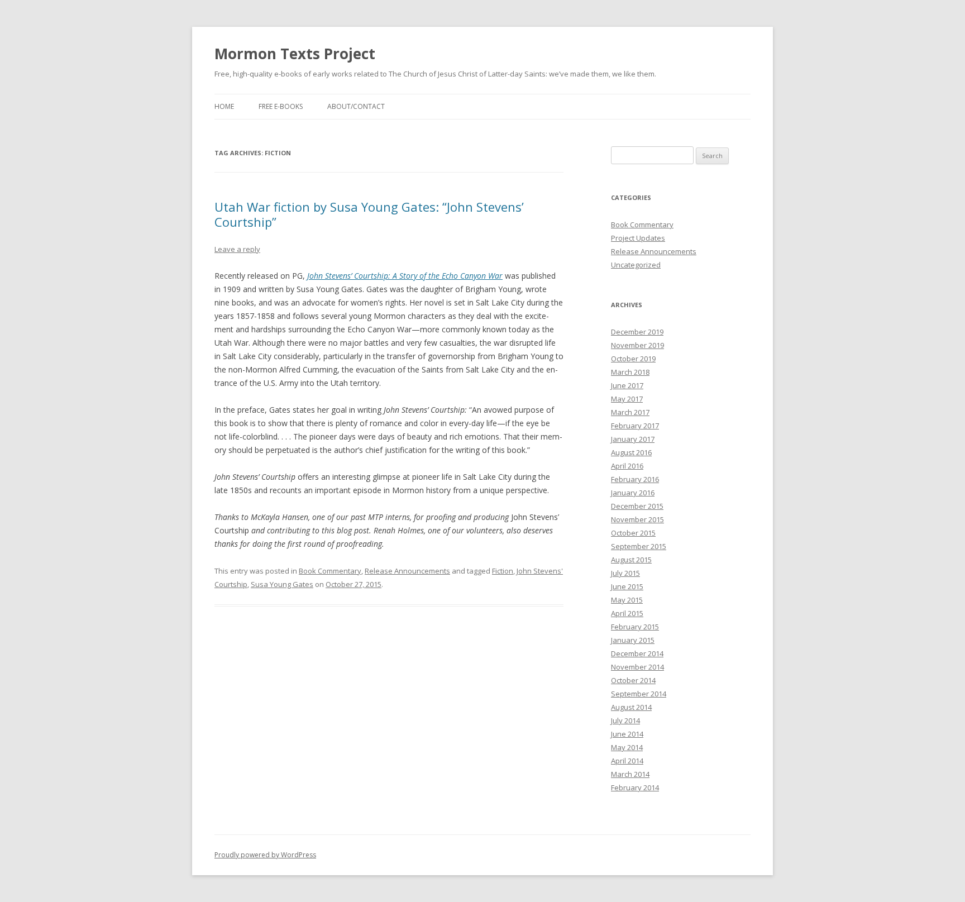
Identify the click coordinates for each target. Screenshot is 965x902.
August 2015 (631, 560)
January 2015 (633, 640)
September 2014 (638, 694)
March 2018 (630, 372)
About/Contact (356, 106)
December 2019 (637, 332)
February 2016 (635, 479)
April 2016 (627, 466)
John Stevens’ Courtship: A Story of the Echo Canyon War (405, 275)
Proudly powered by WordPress (265, 855)
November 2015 (637, 519)
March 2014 (630, 774)
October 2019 (633, 359)
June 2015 (627, 586)
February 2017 (635, 426)
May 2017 (627, 399)
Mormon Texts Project (294, 54)
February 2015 (635, 627)
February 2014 (635, 787)
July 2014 (625, 720)
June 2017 (627, 385)
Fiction (502, 571)
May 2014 (627, 747)
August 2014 (631, 707)
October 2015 (633, 533)
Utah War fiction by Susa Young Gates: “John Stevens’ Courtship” (369, 214)
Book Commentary (330, 571)
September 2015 (638, 546)
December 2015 (637, 506)
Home (224, 106)
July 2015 (625, 573)
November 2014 (637, 667)
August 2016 (631, 452)
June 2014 (627, 734)
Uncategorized (636, 265)
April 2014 (627, 761)
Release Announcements (407, 571)
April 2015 (627, 613)
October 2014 (633, 680)
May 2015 (627, 600)
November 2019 (637, 345)
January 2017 (633, 439)
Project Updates (638, 238)
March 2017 (630, 412)
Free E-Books (281, 106)
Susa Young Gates (282, 584)
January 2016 (633, 493)
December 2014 (637, 653)
